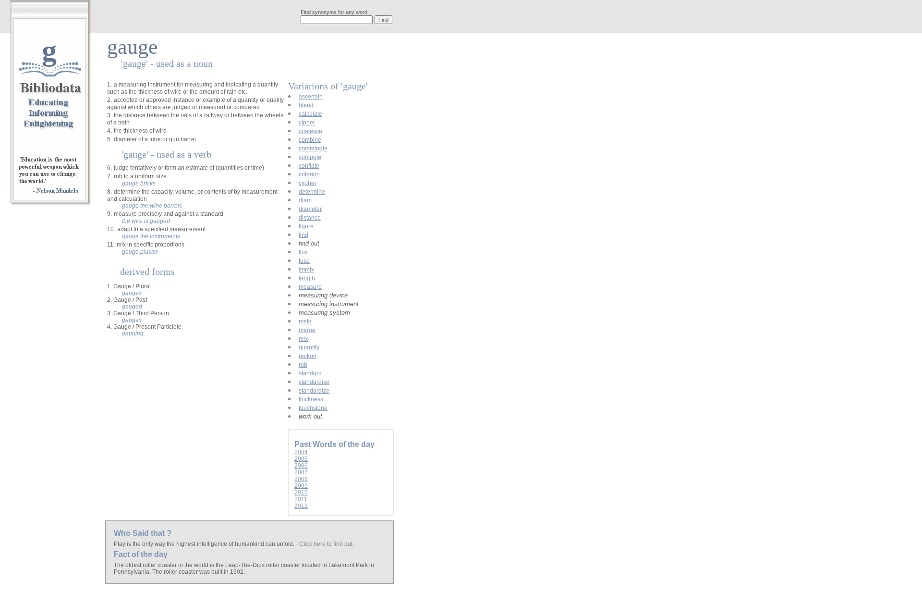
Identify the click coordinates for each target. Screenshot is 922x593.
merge (307, 330)
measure (310, 287)
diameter (310, 209)
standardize (314, 390)
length (307, 278)
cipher (307, 122)
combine (310, 139)
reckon (307, 356)
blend (306, 105)
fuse (304, 261)
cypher (307, 183)
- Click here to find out (324, 544)
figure (306, 226)
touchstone (313, 408)
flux (303, 252)
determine (312, 191)
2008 (301, 479)
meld (305, 321)
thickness (311, 399)
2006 (301, 465)
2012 (301, 506)
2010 (301, 492)
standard (310, 373)
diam (305, 200)
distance (310, 217)
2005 (301, 459)
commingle (313, 148)
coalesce (310, 131)
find (303, 235)
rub (303, 364)
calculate (310, 114)
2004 (301, 452)
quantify (309, 347)
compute (310, 157)
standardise (314, 382)
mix (303, 338)
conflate (309, 165)
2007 (301, 472)
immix (306, 269)
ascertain (311, 96)
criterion (309, 174)
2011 (300, 499)
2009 (301, 485)
